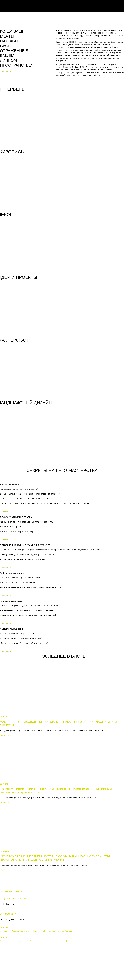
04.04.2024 (4, 717)
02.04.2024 (4, 851)
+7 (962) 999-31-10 (9, 914)
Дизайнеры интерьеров (11, 891)
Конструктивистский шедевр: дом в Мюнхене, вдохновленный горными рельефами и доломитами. (42, 941)
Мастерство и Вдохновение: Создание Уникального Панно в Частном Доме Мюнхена (36, 931)
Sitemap (22, 899)
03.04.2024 (4, 784)
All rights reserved (8, 899)
